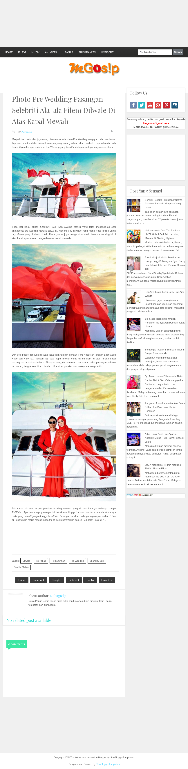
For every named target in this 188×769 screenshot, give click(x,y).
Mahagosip (58, 596)
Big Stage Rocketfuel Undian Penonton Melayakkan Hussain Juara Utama (165, 322)
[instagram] (174, 105)
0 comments (26, 131)
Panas (69, 52)
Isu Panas (41, 561)
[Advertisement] (89, 23)
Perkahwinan (58, 561)
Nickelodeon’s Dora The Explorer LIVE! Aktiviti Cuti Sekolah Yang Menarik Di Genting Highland (162, 234)
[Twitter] (141, 105)
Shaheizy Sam (97, 561)
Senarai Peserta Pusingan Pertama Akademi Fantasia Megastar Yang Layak (163, 204)
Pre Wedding (77, 561)
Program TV (87, 52)
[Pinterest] (166, 105)
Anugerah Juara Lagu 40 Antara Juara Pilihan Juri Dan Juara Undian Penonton (165, 407)
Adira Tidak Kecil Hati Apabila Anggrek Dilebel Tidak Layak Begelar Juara (164, 438)
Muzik (35, 52)
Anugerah (52, 52)
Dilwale (26, 561)
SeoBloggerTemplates (108, 764)
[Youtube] (150, 105)
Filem (22, 52)
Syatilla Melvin (21, 567)
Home (9, 52)
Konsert (107, 52)
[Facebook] (133, 105)
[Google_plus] (158, 105)
